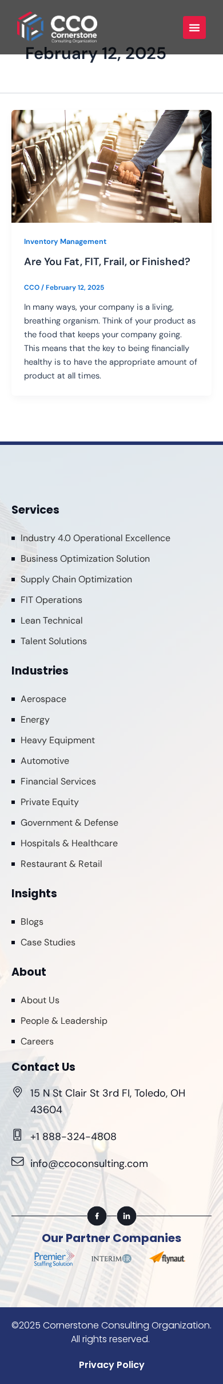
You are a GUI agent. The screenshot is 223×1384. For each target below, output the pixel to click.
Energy (35, 719)
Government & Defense (69, 823)
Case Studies (48, 942)
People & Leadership (64, 1021)
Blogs (32, 922)
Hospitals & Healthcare (69, 843)
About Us (40, 1000)
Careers (37, 1041)
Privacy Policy (112, 1364)
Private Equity (50, 802)
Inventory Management (65, 241)
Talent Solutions (54, 641)
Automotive (45, 761)
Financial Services (58, 781)
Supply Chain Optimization (76, 579)
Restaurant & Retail (61, 864)
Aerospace (43, 699)
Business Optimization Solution (85, 559)
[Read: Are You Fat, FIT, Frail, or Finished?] (111, 166)
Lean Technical (52, 620)
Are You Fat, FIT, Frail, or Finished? (107, 262)
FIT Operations (51, 600)
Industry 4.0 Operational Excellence (95, 538)
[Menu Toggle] (194, 27)
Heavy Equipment (58, 740)
